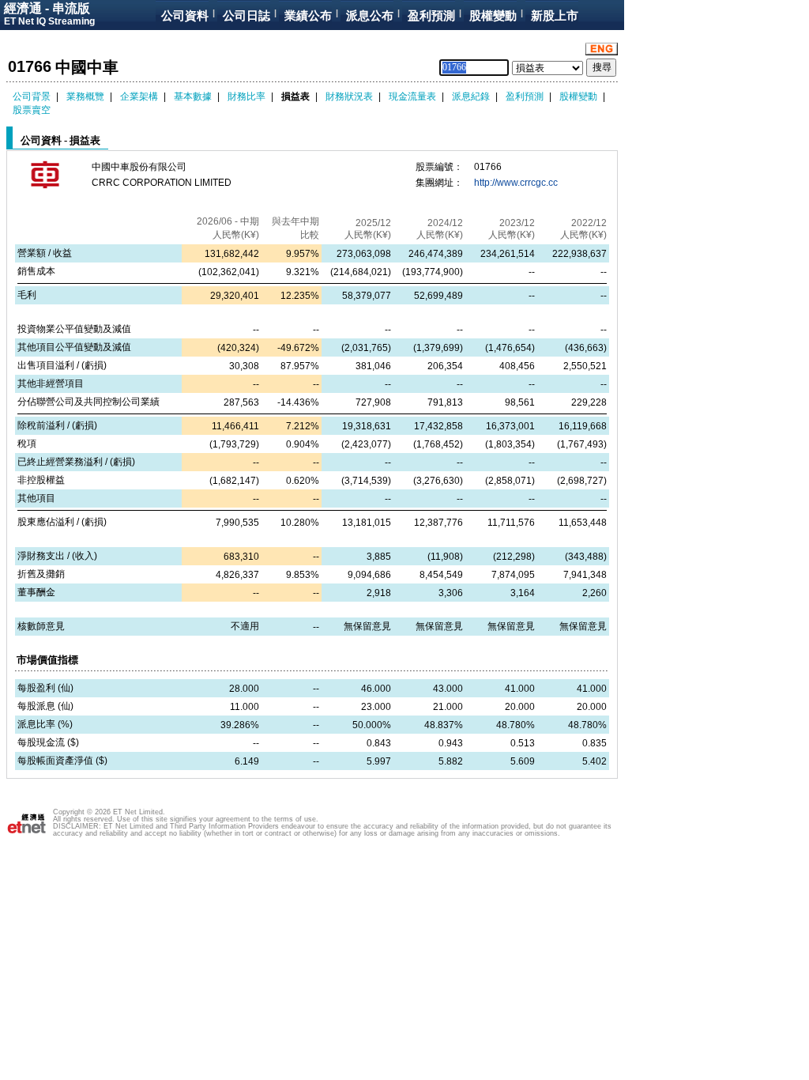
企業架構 (139, 96)
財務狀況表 (349, 96)
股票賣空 (32, 109)
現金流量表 (412, 96)
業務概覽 (85, 96)
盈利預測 (525, 96)
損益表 (295, 96)
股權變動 (578, 96)
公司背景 (32, 96)
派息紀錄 (471, 96)
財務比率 (246, 96)
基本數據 (193, 96)
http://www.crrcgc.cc (516, 182)
